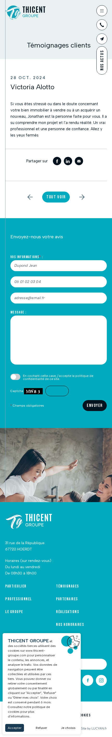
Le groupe (14, 612)
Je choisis (68, 728)
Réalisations (67, 612)
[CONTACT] (101, 38)
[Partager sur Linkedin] (68, 161)
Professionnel (18, 599)
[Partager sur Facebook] (57, 161)
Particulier (16, 586)
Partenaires (67, 599)
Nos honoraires (70, 624)
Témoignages (67, 586)
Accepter (14, 728)
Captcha (17, 391)
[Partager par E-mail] (79, 161)
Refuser (41, 728)
